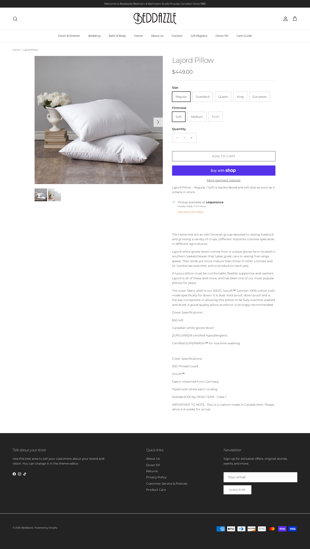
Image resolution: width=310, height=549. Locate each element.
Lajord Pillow (30, 49)
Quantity (179, 129)
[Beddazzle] (155, 19)
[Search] (15, 18)
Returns (152, 471)
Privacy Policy (156, 477)
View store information (191, 211)
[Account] (284, 18)
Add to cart (224, 156)
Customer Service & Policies (166, 483)
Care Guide (244, 35)
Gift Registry (199, 35)
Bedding (94, 35)
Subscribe (237, 489)
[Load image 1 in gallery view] (99, 120)
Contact (177, 35)
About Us (157, 35)
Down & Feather (69, 35)
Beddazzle (27, 527)
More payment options (223, 180)
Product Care (156, 490)
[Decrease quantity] (176, 137)
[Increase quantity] (192, 137)
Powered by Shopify (45, 527)
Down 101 (222, 35)
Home (138, 35)
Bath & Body (117, 35)
